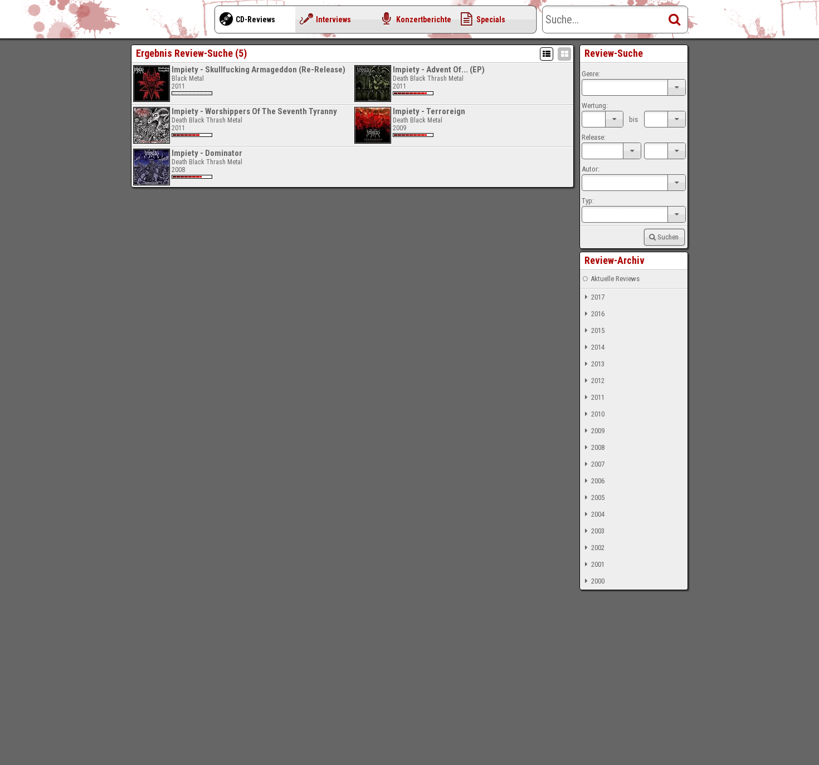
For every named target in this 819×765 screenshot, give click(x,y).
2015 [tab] (597, 330)
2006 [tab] (597, 481)
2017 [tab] (597, 297)
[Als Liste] (546, 54)
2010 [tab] (597, 414)
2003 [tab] (597, 531)
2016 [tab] (597, 314)
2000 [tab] (597, 581)
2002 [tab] (597, 547)
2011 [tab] (597, 397)
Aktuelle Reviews (615, 278)
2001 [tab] (597, 564)
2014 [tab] (597, 347)
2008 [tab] (597, 447)
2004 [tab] (597, 514)
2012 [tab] (597, 380)
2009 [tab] (597, 430)
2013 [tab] (597, 364)
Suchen (668, 237)
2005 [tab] (597, 497)
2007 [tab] (597, 464)
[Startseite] (175, 22)
